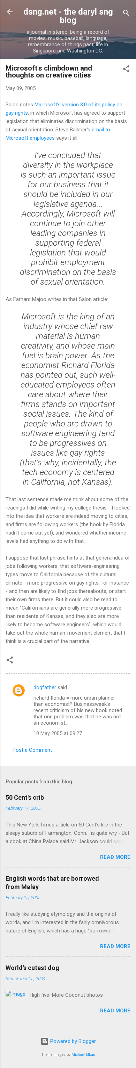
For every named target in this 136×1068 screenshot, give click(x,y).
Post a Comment (32, 750)
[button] (126, 70)
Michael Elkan (83, 1054)
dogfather (44, 687)
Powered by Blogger (72, 1041)
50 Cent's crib (25, 797)
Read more (115, 857)
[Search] (126, 14)
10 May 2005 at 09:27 (57, 733)
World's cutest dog (32, 967)
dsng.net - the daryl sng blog (68, 16)
